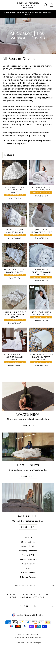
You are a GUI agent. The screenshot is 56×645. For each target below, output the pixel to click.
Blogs (28, 568)
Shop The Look (28, 541)
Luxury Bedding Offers (27, 586)
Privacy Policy (28, 563)
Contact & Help (28, 546)
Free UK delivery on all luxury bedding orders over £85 (27, 596)
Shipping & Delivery (28, 550)
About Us (28, 537)
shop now (28, 425)
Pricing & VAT (28, 555)
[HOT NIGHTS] (28, 447)
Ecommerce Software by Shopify (28, 643)
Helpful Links (27, 606)
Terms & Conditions (28, 559)
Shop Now (28, 527)
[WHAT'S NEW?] (28, 396)
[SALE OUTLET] (28, 497)
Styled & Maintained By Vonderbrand (28, 637)
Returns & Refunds (28, 577)
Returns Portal (28, 572)
